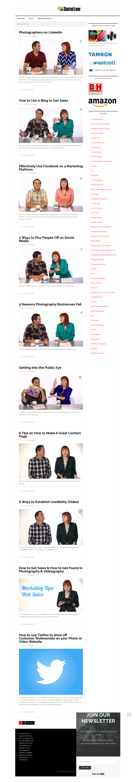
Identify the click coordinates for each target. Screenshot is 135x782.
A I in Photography (97, 119)
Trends (93, 330)
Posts (93, 274)
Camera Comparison (98, 143)
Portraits (94, 269)
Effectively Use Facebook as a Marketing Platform (51, 167)
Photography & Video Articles (101, 245)
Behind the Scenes (97, 133)
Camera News (95, 147)
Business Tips (30, 89)
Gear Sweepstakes (97, 185)
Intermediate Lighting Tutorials (101, 189)
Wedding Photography (98, 344)
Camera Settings (96, 157)
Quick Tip (94, 288)
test (92, 316)
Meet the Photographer (99, 231)
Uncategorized (96, 334)
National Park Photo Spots (100, 236)
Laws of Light (95, 203)
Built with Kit (98, 774)
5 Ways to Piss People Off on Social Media (46, 239)
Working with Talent (97, 353)
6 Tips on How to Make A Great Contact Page (50, 434)
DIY (92, 171)
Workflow (94, 348)
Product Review (96, 283)
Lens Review (95, 213)
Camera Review (96, 152)
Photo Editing (95, 241)
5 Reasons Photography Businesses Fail (50, 304)
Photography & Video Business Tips (103, 250)
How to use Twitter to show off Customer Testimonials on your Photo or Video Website (50, 638)
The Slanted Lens (69, 11)
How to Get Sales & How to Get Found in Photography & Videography (50, 569)
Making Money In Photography (101, 227)
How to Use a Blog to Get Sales (43, 100)
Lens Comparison (97, 208)
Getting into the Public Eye (40, 367)
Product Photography (98, 278)
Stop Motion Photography (100, 306)
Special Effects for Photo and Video (103, 292)
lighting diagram (96, 217)
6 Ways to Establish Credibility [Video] (49, 502)
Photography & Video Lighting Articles (104, 255)
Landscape (94, 194)
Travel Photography (97, 325)
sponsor (93, 302)
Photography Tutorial (98, 264)
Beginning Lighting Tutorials (100, 129)
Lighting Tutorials (97, 222)
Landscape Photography (99, 199)
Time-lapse (95, 320)
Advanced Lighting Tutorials (100, 124)
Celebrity (94, 166)
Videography (95, 339)
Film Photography (97, 180)
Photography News (97, 259)
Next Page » (30, 723)
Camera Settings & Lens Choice (101, 161)
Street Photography (97, 311)
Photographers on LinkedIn (40, 32)
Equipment (94, 175)
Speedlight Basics (97, 297)
